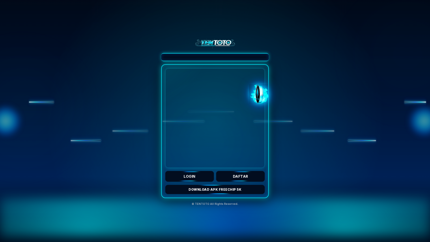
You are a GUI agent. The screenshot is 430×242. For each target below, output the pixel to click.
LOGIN (190, 176)
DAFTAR (240, 176)
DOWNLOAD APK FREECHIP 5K (215, 189)
